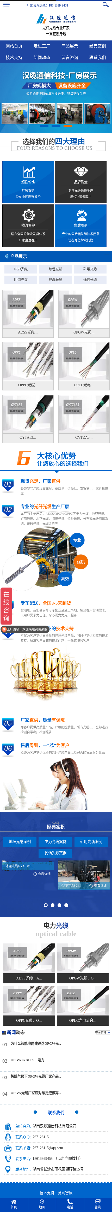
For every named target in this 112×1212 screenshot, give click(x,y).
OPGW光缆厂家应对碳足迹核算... (36, 1093)
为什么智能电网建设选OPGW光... (36, 1043)
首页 (14, 1207)
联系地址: (23, 1169)
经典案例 (97, 46)
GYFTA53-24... (71, 886)
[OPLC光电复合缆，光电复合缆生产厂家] (83, 1000)
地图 (42, 1207)
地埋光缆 (55, 269)
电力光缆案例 (55, 842)
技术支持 (14, 57)
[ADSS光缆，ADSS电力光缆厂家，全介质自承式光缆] (29, 958)
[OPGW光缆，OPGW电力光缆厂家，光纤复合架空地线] (83, 958)
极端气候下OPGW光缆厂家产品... (36, 1076)
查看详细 (44, 874)
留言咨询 (69, 57)
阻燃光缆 (21, 280)
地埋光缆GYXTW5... (19, 866)
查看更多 (101, 1032)
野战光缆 (55, 280)
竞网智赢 (65, 1193)
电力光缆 (21, 269)
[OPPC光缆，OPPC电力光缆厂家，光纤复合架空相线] (29, 1000)
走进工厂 (42, 46)
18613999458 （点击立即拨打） (58, 1158)
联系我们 (97, 57)
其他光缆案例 (55, 853)
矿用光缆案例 (91, 842)
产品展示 (69, 46)
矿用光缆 (90, 269)
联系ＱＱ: (23, 1137)
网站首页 (14, 46)
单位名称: (23, 1126)
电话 (70, 1207)
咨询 (98, 1207)
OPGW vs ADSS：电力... (29, 1060)
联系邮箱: (23, 1148)
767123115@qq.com (48, 1148)
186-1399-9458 (58, 5)
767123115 (41, 1137)
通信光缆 (90, 280)
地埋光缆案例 (20, 842)
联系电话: (23, 1159)
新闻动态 (42, 57)
